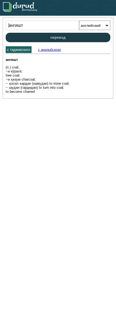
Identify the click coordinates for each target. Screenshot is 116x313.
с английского (49, 50)
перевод (58, 37)
